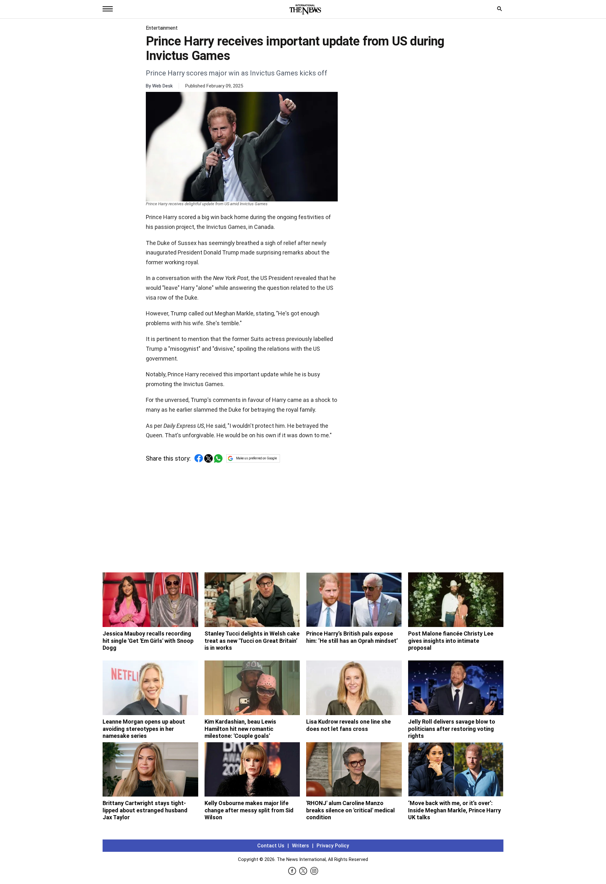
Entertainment (162, 28)
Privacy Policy (333, 846)
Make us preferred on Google (256, 458)
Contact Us (270, 846)
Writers (300, 846)
